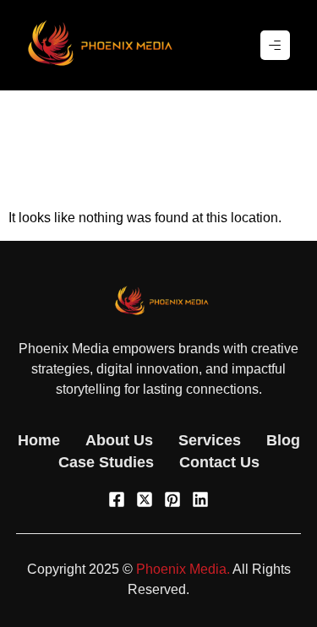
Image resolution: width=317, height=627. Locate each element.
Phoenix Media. (183, 569)
